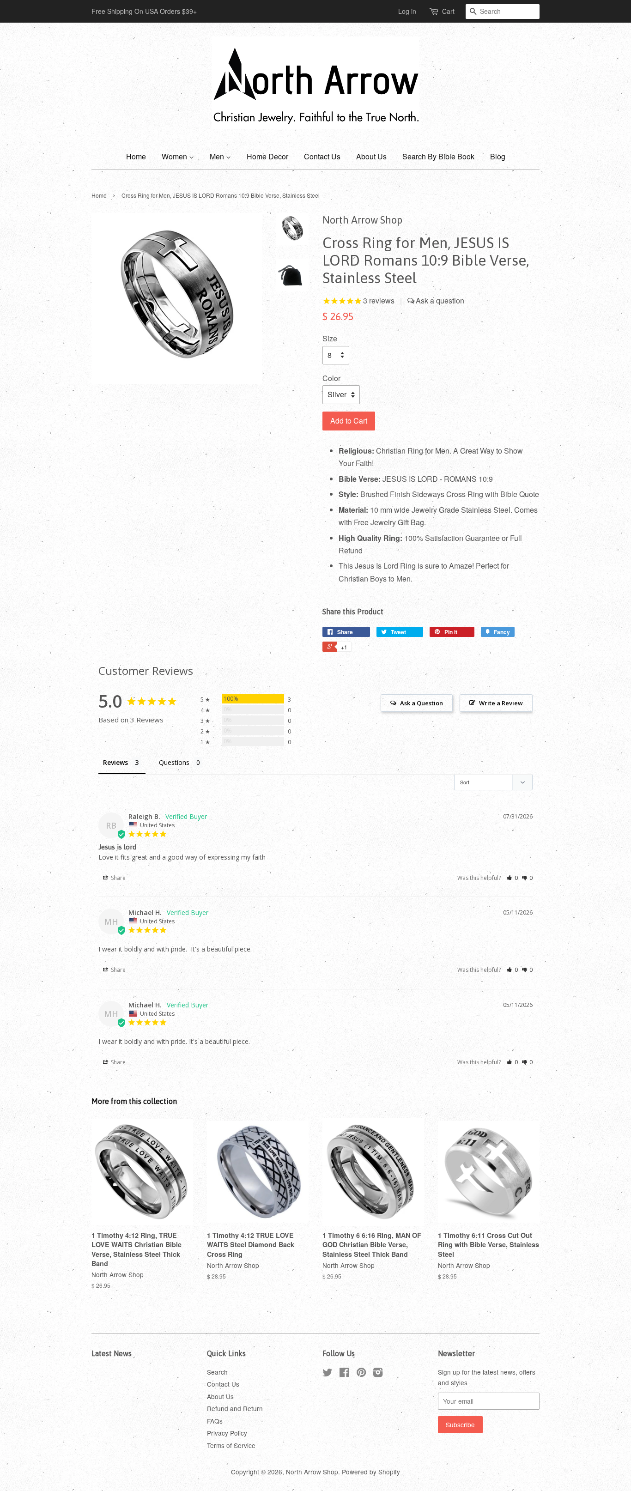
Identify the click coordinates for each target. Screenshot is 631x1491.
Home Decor (267, 156)
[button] (512, 878)
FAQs (215, 1420)
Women (175, 156)
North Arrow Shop (312, 1471)
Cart (448, 11)
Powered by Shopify (371, 1471)
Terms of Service (231, 1445)
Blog (497, 156)
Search (217, 1371)
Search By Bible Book (438, 156)
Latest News (111, 1353)
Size (329, 338)
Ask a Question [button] (421, 703)
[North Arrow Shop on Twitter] (327, 1373)
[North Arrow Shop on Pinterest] (361, 1373)
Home (136, 156)
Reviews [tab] (115, 762)
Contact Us (322, 156)
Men (218, 156)
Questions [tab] (174, 762)
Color (331, 378)
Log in (407, 11)
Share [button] (117, 878)
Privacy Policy (227, 1432)
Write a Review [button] (501, 703)
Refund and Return (235, 1408)
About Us (371, 156)
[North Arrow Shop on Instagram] (378, 1373)
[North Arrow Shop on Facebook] (344, 1373)
